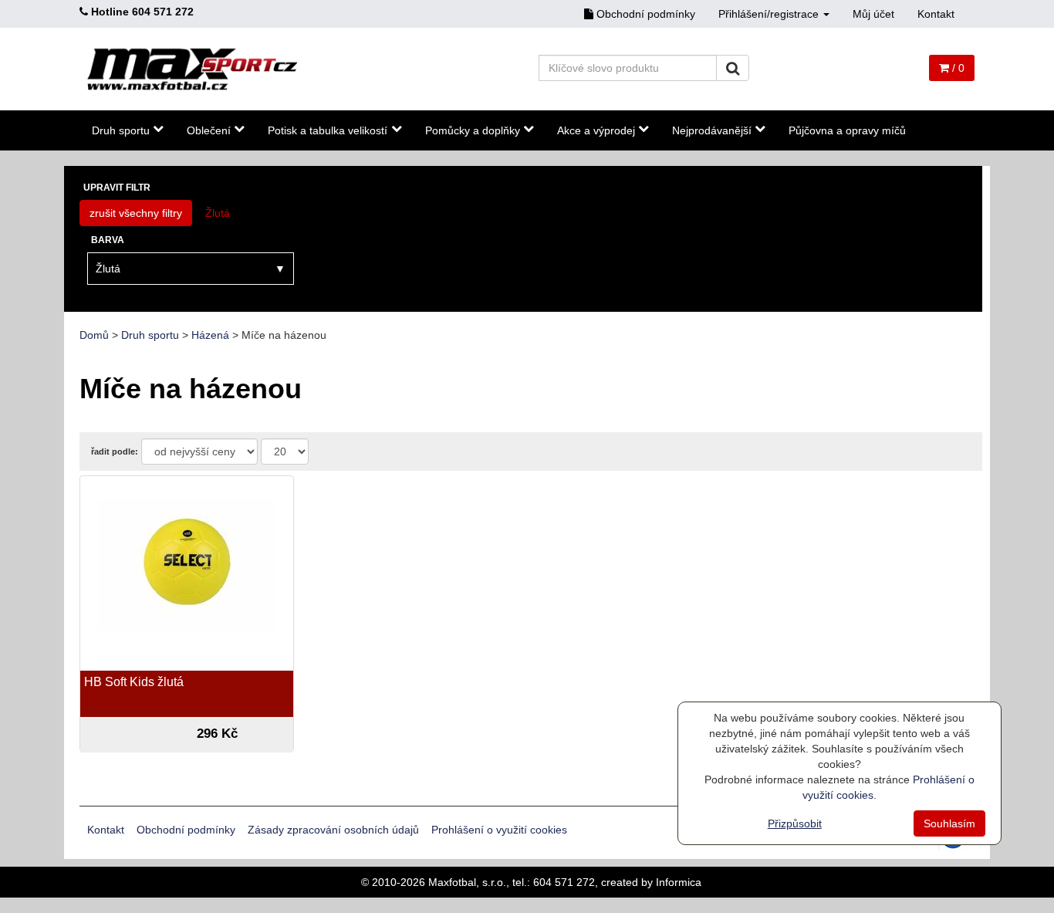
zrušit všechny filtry (136, 213)
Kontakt (935, 14)
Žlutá (217, 213)
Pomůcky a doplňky (472, 130)
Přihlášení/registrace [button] (770, 14)
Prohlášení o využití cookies (499, 829)
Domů (94, 335)
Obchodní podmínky (644, 14)
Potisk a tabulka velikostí (327, 130)
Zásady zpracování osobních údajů (333, 829)
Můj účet (873, 14)
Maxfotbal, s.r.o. (467, 882)
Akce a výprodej (596, 130)
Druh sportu (121, 130)
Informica (678, 882)
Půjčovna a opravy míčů (847, 130)
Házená (210, 335)
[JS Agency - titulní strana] (192, 69)
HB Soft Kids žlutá (134, 681)
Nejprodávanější (712, 130)
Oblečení (209, 130)
